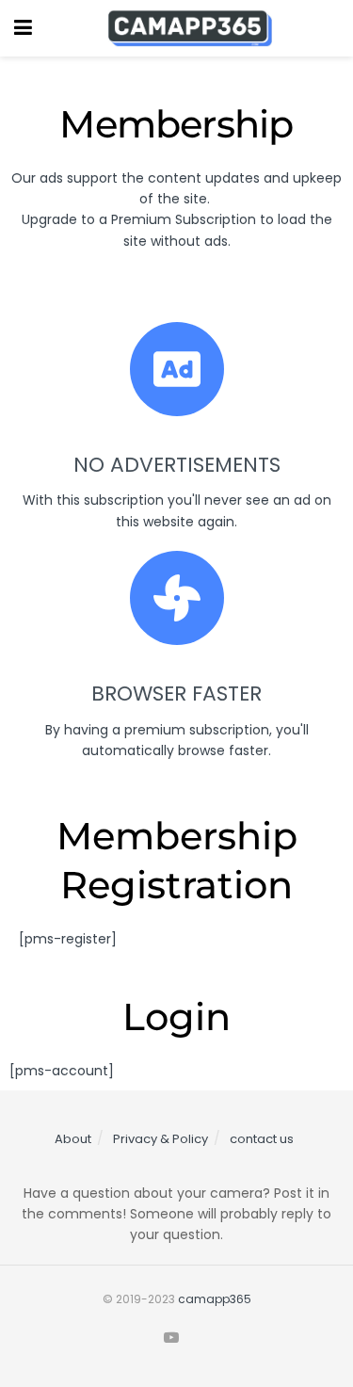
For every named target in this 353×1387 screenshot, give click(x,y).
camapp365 (214, 1299)
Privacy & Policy (160, 1139)
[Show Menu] (23, 28)
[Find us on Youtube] (171, 1338)
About (73, 1139)
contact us (262, 1139)
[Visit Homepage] (190, 28)
